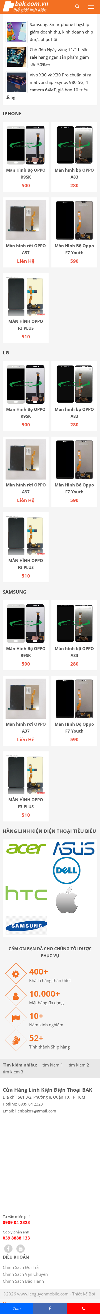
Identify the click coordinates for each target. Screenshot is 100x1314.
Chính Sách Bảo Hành (23, 1285)
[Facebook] (8, 1253)
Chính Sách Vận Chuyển (25, 1278)
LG (6, 357)
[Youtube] (20, 1253)
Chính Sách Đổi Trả (21, 1271)
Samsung (14, 596)
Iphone (12, 118)
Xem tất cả (84, 16)
